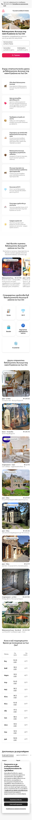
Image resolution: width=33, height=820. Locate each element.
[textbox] (8, 50)
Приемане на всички (16, 800)
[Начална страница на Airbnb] (3, 10)
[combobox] (15, 44)
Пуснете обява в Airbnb (21, 11)
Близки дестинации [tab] (8, 755)
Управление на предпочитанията (16, 809)
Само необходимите (16, 804)
